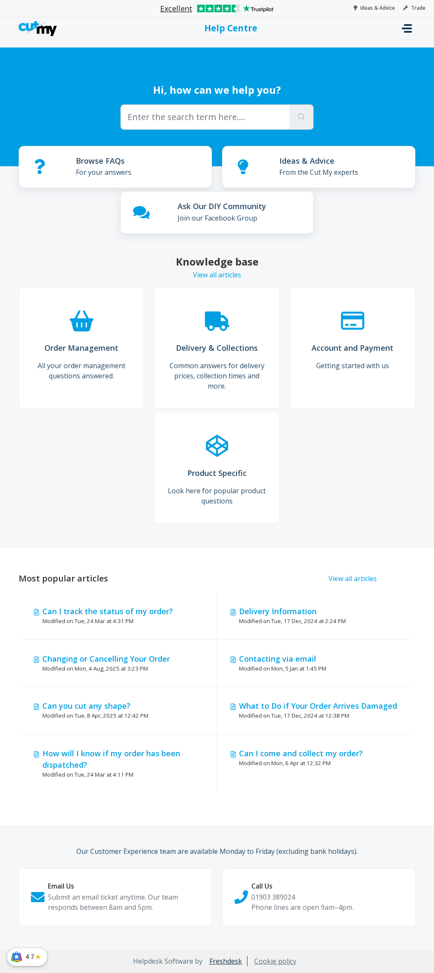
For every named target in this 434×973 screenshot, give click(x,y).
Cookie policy (275, 961)
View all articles (217, 275)
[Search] (301, 117)
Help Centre (230, 28)
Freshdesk (225, 961)
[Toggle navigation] (406, 28)
